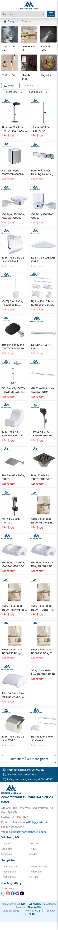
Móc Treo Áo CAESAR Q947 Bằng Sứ (14, 433)
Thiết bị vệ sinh (8, 48)
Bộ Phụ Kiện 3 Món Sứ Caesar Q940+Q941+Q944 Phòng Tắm (42, 738)
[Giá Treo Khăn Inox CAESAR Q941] (43, 361)
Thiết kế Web (35, 907)
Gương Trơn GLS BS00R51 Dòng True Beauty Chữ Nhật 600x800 (43, 520)
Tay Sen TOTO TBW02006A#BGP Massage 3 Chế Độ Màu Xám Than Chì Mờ (42, 433)
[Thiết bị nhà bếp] (29, 34)
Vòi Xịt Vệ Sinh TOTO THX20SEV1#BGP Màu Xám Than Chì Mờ (13, 520)
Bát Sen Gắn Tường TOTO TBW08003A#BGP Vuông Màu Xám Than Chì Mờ (13, 477)
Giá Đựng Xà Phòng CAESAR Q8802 (13, 216)
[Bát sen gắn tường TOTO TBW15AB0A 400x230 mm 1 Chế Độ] (14, 317)
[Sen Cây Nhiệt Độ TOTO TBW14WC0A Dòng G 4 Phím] (14, 100)
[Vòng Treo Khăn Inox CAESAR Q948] (43, 666)
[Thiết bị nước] (48, 34)
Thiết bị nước (45, 48)
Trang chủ (6, 843)
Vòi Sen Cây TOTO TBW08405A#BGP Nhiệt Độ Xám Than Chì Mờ (13, 390)
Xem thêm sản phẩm (29, 759)
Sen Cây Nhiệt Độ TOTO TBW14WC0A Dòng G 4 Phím (14, 129)
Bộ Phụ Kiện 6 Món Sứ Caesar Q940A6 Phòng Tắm (43, 303)
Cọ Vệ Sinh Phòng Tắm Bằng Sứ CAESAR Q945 (13, 303)
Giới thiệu (34, 843)
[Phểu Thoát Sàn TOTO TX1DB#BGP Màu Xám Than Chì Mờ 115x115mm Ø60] (43, 448)
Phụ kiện (46, 75)
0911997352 (38, 769)
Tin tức (33, 848)
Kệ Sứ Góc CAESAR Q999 (43, 259)
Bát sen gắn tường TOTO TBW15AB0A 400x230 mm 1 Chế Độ (14, 346)
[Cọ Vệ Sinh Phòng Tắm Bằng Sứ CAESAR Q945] (14, 274)
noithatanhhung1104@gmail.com (29, 822)
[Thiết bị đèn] (9, 62)
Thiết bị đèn (9, 75)
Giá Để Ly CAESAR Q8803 (42, 216)
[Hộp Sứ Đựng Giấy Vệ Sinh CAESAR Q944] (14, 666)
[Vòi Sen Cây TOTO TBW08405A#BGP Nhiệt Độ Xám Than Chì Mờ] (14, 361)
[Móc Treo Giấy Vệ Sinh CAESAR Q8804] (14, 230)
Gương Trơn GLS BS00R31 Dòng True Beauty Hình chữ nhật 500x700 (14, 608)
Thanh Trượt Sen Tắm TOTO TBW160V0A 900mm (41, 129)
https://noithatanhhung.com (29, 831)
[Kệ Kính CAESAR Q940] (43, 317)
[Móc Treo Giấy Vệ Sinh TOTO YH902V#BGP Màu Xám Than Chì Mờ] (14, 709)
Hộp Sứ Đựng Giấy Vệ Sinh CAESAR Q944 (13, 695)
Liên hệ (33, 853)
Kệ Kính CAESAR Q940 (41, 346)
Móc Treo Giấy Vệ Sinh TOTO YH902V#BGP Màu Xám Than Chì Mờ (13, 738)
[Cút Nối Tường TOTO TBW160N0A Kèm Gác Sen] (14, 143)
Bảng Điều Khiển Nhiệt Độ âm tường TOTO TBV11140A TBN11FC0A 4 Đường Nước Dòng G (43, 172)
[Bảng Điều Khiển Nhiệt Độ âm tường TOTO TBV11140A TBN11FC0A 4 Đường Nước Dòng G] (43, 143)
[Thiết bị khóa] (29, 62)
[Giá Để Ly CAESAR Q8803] (43, 187)
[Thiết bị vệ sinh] (9, 34)
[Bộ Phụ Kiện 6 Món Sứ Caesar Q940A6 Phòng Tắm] (43, 274)
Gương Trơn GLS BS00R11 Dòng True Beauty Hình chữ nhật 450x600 (43, 608)
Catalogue (7, 853)
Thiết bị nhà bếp (28, 48)
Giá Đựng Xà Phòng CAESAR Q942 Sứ (13, 564)
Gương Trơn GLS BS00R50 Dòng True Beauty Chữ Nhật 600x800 (12, 651)
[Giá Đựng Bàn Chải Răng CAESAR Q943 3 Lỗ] (43, 535)
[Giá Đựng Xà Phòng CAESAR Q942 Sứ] (14, 535)
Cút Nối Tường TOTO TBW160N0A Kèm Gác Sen (14, 172)
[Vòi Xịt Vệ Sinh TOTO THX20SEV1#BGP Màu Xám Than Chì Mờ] (14, 492)
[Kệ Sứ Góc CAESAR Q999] (43, 230)
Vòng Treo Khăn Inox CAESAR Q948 (43, 695)
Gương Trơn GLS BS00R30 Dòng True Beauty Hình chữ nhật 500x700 (43, 651)
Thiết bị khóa (25, 77)
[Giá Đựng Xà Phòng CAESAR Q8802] (14, 187)
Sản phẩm (6, 848)
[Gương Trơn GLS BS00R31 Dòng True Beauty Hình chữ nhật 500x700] (14, 579)
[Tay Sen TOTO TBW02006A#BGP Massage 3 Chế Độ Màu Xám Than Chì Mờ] (43, 404)
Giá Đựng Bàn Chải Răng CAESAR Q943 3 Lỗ (43, 564)
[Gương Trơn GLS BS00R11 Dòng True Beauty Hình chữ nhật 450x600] (43, 579)
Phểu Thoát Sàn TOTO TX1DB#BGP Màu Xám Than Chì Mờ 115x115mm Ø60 (43, 477)
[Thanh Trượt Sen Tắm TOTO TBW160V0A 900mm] (43, 100)
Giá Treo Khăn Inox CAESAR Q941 (42, 390)
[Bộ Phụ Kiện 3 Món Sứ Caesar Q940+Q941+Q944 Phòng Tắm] (43, 709)
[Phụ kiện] (48, 62)
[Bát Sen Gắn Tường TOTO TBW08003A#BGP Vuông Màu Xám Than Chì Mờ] (14, 448)
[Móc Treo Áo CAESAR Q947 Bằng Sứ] (14, 404)
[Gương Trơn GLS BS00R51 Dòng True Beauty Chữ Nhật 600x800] (43, 492)
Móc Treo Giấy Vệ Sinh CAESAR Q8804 (13, 259)
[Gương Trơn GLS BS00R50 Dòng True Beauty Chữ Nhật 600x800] (14, 622)
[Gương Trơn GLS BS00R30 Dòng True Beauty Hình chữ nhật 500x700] (43, 622)
